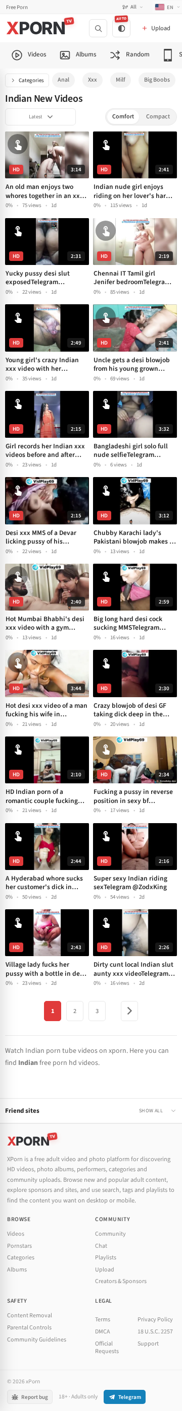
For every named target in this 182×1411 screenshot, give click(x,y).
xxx (92, 80)
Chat (101, 1246)
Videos (15, 1234)
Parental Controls (29, 1327)
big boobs (157, 80)
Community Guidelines (36, 1339)
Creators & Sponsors (121, 1281)
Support (148, 1343)
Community (110, 1234)
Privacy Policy (155, 1319)
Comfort (123, 116)
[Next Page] (129, 1011)
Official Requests (107, 1347)
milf (120, 80)
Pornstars (19, 1246)
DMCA (102, 1331)
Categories (31, 80)
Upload (104, 1269)
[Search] (98, 28)
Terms (102, 1319)
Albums (17, 1269)
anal (63, 80)
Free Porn (17, 7)
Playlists (105, 1257)
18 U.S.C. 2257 (155, 1331)
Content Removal (29, 1315)
